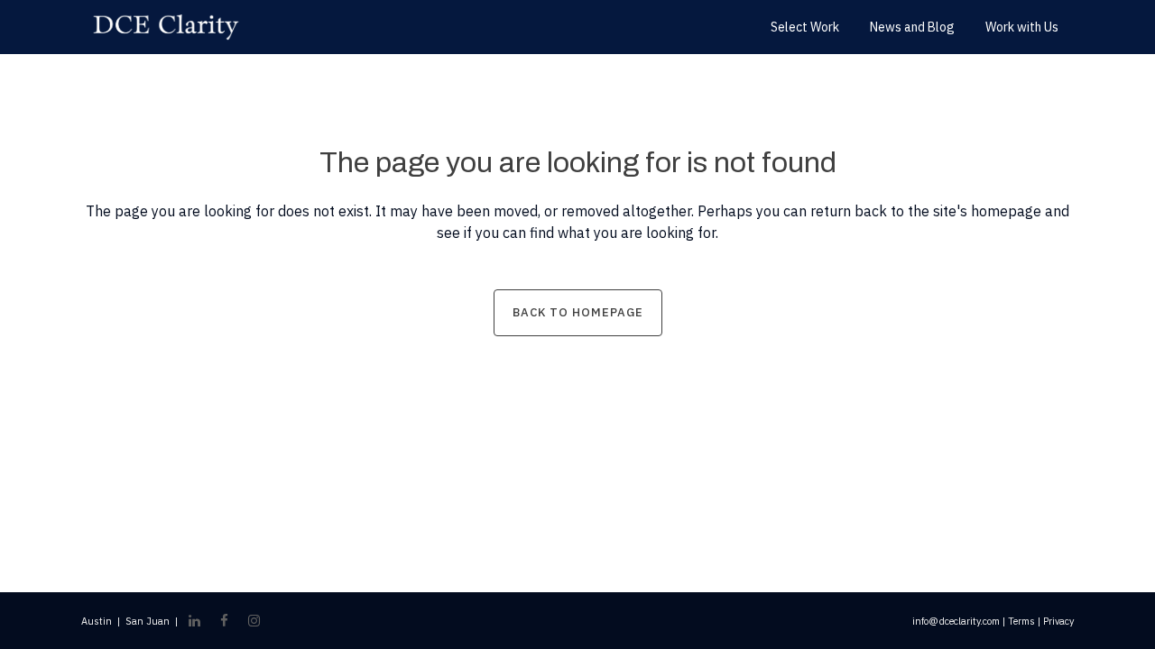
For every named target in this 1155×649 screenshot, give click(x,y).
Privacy (1058, 621)
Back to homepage (578, 312)
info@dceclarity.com (956, 621)
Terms (1021, 621)
